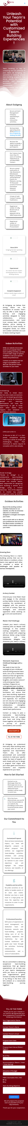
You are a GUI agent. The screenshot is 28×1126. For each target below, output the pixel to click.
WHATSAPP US (14, 731)
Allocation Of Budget (10, 1071)
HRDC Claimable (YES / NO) (12, 1078)
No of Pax (6, 1056)
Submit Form (14, 1097)
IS (21, 1124)
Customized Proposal (14, 838)
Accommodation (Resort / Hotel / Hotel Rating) (14, 1063)
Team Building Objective (11, 1086)
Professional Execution (14, 919)
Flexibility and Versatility (14, 885)
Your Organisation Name (11, 1020)
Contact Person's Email (11, 1034)
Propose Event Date (9, 1040)
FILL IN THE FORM (14, 737)
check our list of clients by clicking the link (15, 133)
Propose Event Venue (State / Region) (13, 1048)
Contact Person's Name (11, 1027)
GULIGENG (9, 1124)
